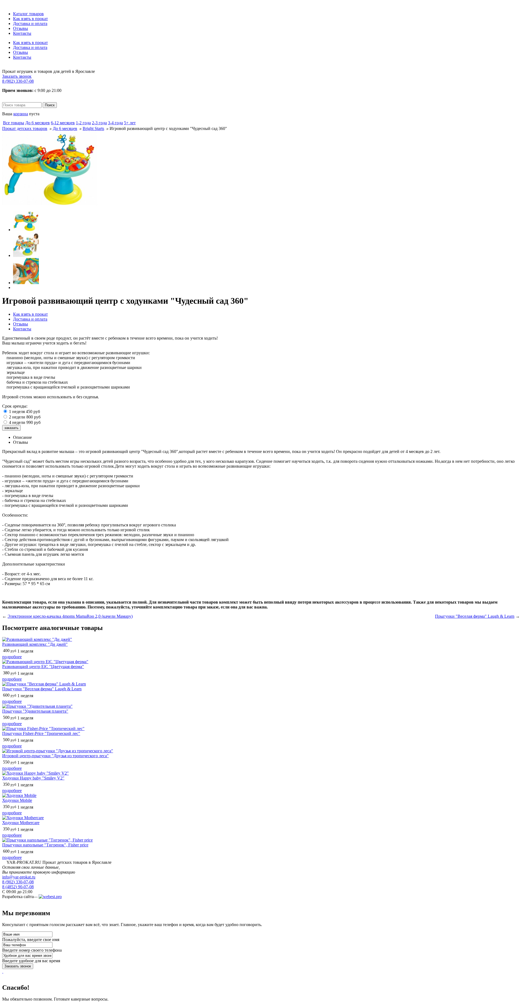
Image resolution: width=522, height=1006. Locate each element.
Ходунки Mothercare (20, 822)
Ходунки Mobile (17, 800)
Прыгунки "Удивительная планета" (35, 711)
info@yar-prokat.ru (18, 877)
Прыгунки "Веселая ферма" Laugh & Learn (474, 616)
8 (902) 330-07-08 (18, 81)
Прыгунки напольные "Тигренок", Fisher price (45, 845)
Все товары (13, 122)
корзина (20, 113)
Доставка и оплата (30, 23)
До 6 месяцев (65, 128)
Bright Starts (93, 128)
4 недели (25, 422)
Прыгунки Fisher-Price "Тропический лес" (41, 733)
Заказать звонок (17, 76)
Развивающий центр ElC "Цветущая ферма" (43, 666)
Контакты (22, 33)
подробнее (12, 656)
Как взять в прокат (30, 18)
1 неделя (24, 411)
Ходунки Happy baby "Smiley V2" (33, 778)
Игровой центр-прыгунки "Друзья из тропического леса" (55, 755)
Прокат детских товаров (24, 128)
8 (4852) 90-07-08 (18, 886)
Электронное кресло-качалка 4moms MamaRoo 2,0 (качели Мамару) (70, 616)
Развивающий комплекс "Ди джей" (35, 644)
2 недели (25, 417)
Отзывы (20, 28)
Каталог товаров (28, 13)
